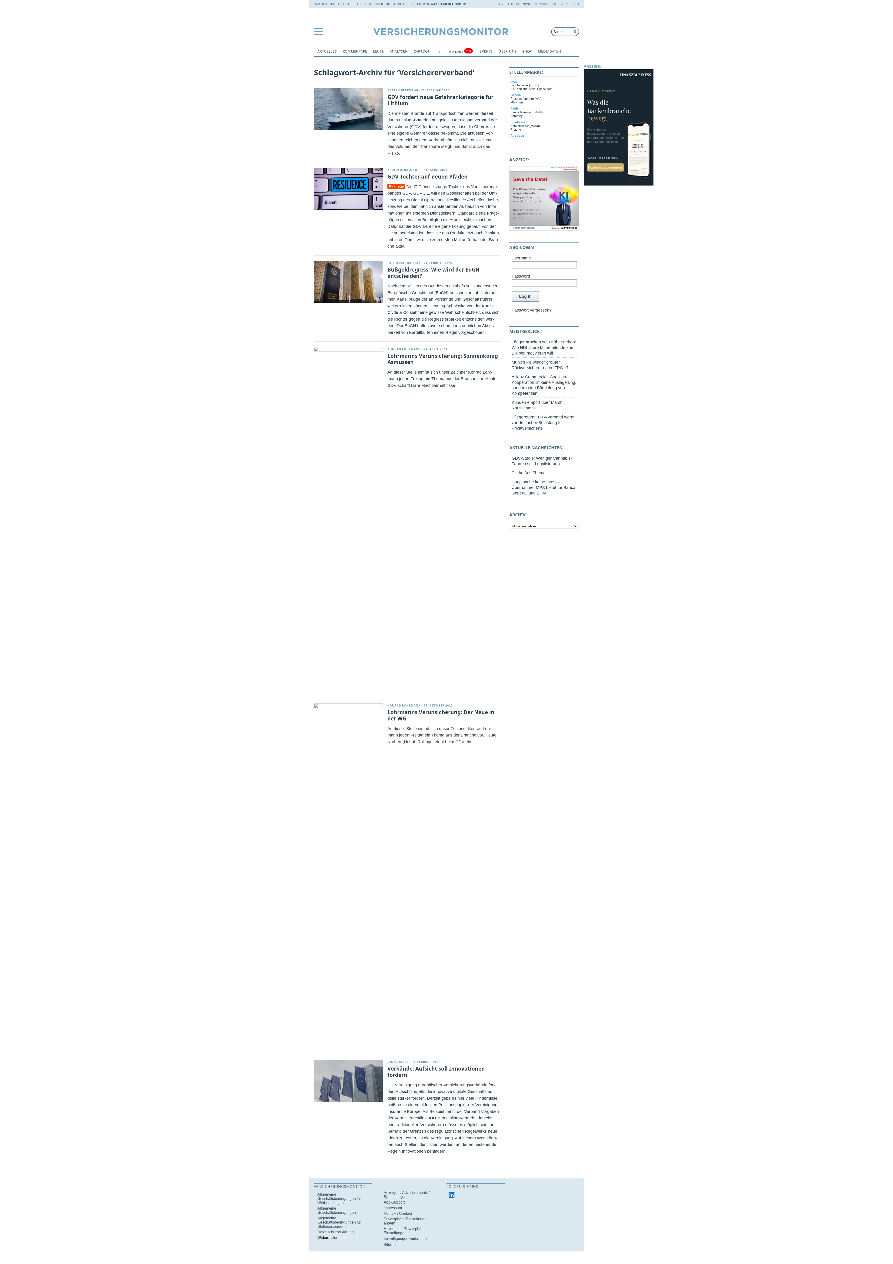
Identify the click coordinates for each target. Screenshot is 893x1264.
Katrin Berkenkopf (404, 170)
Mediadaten (549, 51)
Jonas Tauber (399, 1062)
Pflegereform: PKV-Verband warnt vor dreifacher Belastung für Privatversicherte (543, 423)
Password (521, 276)
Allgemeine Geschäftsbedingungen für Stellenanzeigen (339, 1222)
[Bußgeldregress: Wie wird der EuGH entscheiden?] (348, 282)
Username (521, 257)
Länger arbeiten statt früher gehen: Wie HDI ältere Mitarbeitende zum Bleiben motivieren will (544, 347)
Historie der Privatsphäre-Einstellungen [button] (405, 1231)
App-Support (394, 1202)
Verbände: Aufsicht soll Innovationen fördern (436, 1071)
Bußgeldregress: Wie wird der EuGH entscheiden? (433, 272)
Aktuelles (327, 51)
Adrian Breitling (402, 90)
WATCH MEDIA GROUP (448, 4)
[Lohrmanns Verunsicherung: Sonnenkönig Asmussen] (348, 521)
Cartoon (422, 51)
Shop (527, 51)
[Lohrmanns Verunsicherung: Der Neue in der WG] (348, 877)
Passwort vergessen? (532, 310)
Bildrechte (392, 1245)
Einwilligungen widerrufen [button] (405, 1239)
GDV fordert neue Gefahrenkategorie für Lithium (440, 100)
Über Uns (507, 51)
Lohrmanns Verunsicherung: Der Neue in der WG (440, 715)
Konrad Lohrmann (404, 349)
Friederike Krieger (404, 263)
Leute (378, 51)
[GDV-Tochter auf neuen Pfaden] (348, 189)
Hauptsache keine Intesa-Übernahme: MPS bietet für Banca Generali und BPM (543, 487)
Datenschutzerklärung (335, 1232)
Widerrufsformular (332, 1238)
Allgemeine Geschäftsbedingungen (336, 1210)
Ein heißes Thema (529, 472)
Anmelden (570, 4)
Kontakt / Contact (398, 1213)
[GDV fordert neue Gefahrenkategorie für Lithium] (348, 109)
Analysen (399, 51)
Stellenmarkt (454, 51)
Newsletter (545, 4)
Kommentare (355, 51)
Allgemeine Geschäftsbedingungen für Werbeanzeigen (339, 1198)
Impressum (393, 1208)
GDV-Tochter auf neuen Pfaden (427, 176)
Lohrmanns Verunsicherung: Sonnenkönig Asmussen (442, 359)
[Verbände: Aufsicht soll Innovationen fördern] (348, 1081)
